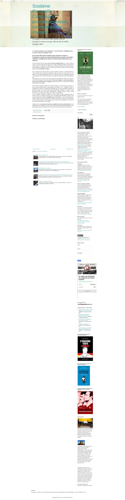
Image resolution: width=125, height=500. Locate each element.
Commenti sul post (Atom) (41, 151)
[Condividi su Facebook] (48, 110)
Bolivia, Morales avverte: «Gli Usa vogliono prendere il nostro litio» (85, 310)
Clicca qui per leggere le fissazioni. (84, 214)
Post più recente (36, 149)
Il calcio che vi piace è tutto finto (45, 181)
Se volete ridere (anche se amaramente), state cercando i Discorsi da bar (83, 222)
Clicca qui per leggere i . (84, 170)
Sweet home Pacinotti (43, 155)
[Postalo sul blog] (46, 110)
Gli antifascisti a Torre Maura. (45, 168)
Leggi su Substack (81, 106)
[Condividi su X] (47, 110)
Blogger (71, 497)
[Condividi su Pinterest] (49, 110)
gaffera (62, 497)
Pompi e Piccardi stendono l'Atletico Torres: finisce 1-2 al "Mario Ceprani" (54, 161)
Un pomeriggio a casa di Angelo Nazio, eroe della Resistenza (85, 328)
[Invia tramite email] (44, 110)
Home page (53, 149)
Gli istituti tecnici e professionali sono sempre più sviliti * (85, 320)
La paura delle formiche (83, 324)
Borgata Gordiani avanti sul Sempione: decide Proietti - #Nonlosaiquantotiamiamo (55, 174)
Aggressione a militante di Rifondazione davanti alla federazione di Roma (84, 315)
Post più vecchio (70, 149)
